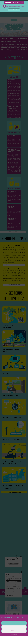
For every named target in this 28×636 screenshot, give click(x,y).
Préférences (14, 631)
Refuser (14, 627)
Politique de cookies (13, 634)
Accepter (14, 623)
